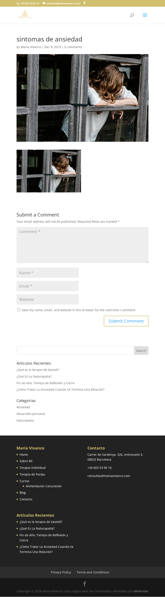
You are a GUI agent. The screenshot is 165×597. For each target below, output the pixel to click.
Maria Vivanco (31, 47)
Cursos (24, 481)
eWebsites (140, 591)
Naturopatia (25, 420)
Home (24, 454)
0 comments (73, 47)
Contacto (26, 499)
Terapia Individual (33, 468)
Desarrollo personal (31, 414)
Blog (23, 492)
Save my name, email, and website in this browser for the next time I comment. (79, 310)
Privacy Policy (61, 572)
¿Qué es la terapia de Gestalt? (38, 370)
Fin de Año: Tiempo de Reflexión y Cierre (46, 383)
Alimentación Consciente (43, 486)
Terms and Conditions (93, 572)
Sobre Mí (26, 461)
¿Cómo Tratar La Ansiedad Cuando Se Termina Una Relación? (60, 389)
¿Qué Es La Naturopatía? (34, 376)
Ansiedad (23, 407)
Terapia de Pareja (32, 474)
